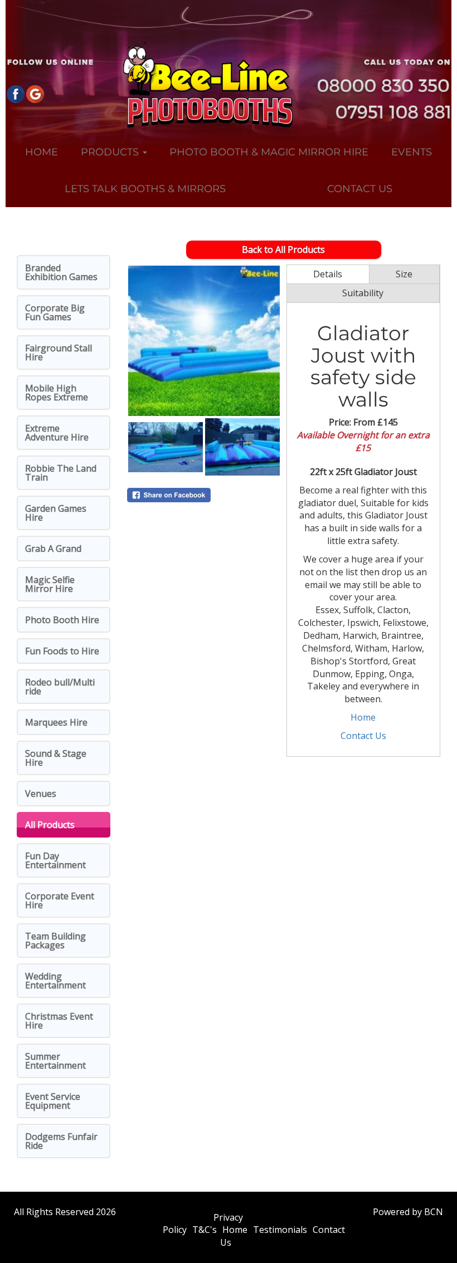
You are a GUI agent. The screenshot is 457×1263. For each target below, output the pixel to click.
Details (327, 274)
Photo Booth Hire (62, 620)
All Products (50, 825)
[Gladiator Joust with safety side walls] (204, 341)
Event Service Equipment (52, 1101)
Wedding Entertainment (55, 980)
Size (404, 274)
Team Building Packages (55, 940)
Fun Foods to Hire (62, 651)
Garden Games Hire (55, 512)
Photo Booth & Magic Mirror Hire (268, 152)
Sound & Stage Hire (55, 757)
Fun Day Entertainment (55, 860)
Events (411, 152)
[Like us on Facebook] (15, 93)
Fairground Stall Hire (58, 352)
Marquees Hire (56, 722)
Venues (40, 793)
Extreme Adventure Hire (57, 432)
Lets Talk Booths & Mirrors (145, 189)
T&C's (204, 1229)
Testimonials (280, 1229)
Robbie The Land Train (60, 472)
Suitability (362, 293)
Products (111, 152)
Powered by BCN (408, 1212)
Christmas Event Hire (59, 1020)
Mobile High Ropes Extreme (56, 392)
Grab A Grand (53, 548)
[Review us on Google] (35, 93)
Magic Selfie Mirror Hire (50, 584)
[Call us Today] (366, 86)
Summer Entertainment (55, 1060)
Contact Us (359, 189)
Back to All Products (283, 249)
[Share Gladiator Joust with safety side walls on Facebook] (204, 495)
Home (41, 152)
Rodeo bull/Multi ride (60, 686)
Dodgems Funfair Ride (61, 1141)
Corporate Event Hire (59, 900)
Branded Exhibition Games (61, 272)
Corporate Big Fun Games (55, 312)
